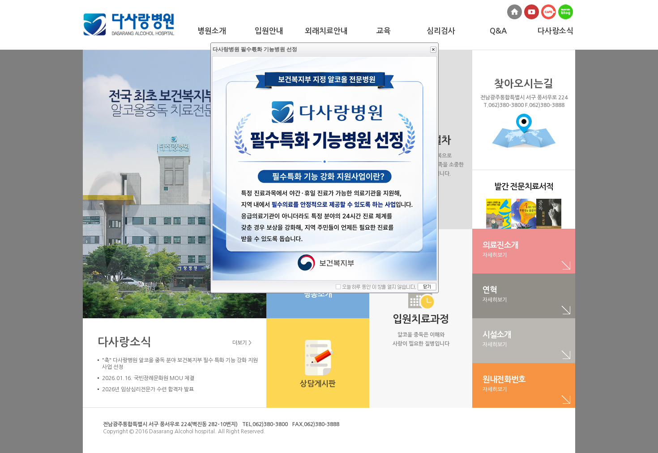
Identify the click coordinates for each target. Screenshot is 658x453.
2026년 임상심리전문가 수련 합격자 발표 (148, 389)
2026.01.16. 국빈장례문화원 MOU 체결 (148, 378)
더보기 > (242, 343)
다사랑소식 (124, 342)
